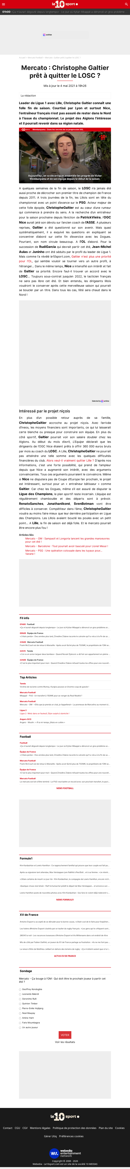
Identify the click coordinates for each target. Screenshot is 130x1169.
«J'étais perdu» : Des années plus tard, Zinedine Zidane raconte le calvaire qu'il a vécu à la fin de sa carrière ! (66, 14)
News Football (65, 788)
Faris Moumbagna (31, 1022)
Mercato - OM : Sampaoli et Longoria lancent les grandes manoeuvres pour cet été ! (67, 540)
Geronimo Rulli (29, 998)
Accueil (22, 57)
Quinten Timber (30, 1003)
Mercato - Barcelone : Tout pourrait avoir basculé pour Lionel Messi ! (66, 546)
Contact (7, 1128)
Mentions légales (40, 1128)
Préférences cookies (71, 1136)
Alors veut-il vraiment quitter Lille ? (70, 460)
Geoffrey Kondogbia (32, 989)
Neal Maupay (28, 1013)
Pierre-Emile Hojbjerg (32, 1008)
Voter (65, 1035)
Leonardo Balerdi (30, 994)
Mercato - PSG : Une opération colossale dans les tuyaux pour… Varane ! (63, 552)
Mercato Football (35, 57)
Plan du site (106, 1128)
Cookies (120, 1128)
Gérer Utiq (50, 1136)
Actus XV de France (65, 956)
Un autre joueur (30, 1027)
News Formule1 (65, 899)
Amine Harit (28, 1018)
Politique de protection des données (74, 1128)
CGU (17, 1128)
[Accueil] (65, 4)
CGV (25, 1128)
